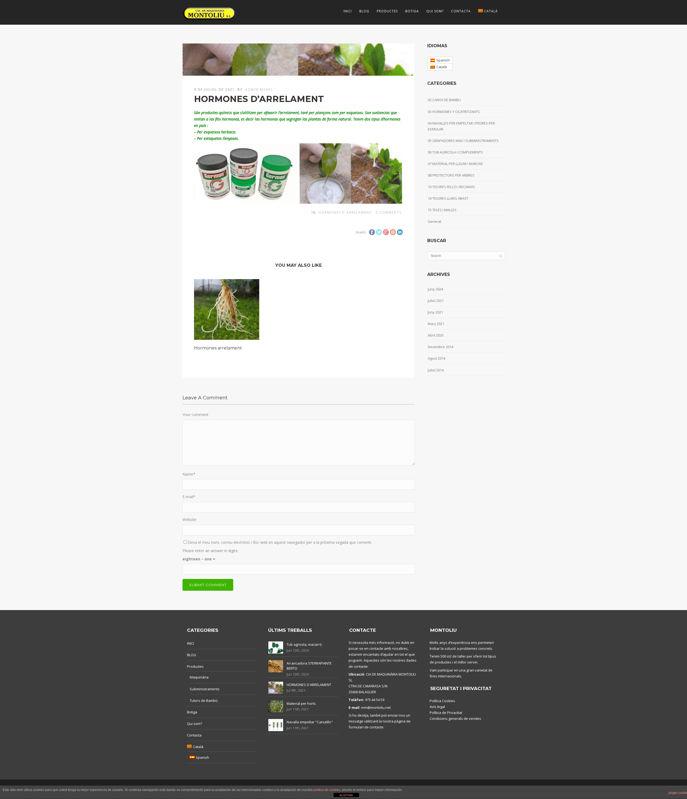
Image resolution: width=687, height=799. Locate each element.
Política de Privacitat (446, 712)
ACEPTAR (346, 795)
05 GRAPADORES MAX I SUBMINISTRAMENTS (463, 140)
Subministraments (205, 689)
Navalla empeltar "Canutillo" (310, 722)
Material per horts (301, 703)
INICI (348, 11)
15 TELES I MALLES (442, 209)
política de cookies (327, 790)
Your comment (195, 414)
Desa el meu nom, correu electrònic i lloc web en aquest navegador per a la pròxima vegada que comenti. (280, 542)
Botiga (412, 11)
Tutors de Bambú (204, 700)
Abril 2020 (435, 335)
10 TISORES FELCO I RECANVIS (451, 186)
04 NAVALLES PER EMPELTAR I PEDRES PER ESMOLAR (461, 126)
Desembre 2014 (440, 346)
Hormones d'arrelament (345, 212)
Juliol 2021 (436, 300)
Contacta (461, 11)
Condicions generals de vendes (455, 718)
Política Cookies (442, 700)
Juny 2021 (435, 312)
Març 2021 (436, 323)
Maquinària (199, 677)
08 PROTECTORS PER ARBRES (451, 175)
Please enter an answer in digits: (210, 550)
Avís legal (437, 706)
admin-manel (259, 89)
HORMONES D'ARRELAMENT (309, 684)
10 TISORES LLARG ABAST (448, 198)
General (434, 221)
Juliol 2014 (436, 370)
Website (189, 519)
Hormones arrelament (218, 348)
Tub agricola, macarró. (305, 644)
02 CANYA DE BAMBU (444, 99)
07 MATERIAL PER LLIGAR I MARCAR (455, 163)
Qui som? (435, 11)
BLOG (364, 11)
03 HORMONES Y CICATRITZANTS (454, 111)
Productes (387, 11)
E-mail (188, 496)
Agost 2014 (436, 358)
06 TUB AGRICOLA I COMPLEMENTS (455, 152)
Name (188, 474)
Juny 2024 (435, 289)
